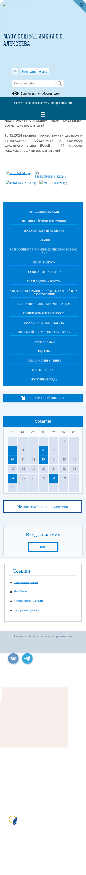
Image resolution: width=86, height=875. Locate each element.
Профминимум (44, 341)
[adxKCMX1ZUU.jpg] (21, 182)
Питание (44, 240)
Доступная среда (44, 379)
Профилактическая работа (44, 322)
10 (12, 459)
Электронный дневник (47, 398)
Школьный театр (44, 370)
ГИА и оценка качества (44, 281)
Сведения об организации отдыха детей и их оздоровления (44, 292)
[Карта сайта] (15, 71)
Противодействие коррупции (44, 221)
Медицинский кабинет (44, 360)
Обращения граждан (44, 211)
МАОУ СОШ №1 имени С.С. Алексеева (33, 40)
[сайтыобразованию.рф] (79, 6)
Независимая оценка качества (42, 506)
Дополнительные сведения (44, 230)
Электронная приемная (26, 610)
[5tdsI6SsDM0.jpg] (18, 173)
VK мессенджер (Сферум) (28, 600)
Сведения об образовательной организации (43, 102)
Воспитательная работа (44, 272)
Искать (60, 83)
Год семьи (44, 351)
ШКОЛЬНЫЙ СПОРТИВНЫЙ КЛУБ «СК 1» (44, 332)
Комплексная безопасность (44, 313)
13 (43, 459)
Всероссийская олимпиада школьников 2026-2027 (44, 251)
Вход (43, 546)
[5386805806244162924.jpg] (50, 176)
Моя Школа (20, 591)
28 (53, 478)
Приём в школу (44, 262)
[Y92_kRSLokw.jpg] (53, 182)
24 (12, 478)
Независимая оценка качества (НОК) (44, 303)
